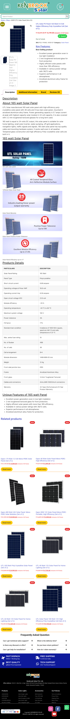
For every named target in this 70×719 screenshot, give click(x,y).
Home (3, 20)
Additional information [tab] (28, 92)
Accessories (39, 691)
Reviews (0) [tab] (55, 92)
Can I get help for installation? (14, 650)
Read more (7, 469)
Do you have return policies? (48, 645)
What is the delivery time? (47, 641)
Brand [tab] (43, 92)
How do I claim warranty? (46, 650)
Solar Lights (22, 691)
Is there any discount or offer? (14, 645)
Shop (8, 20)
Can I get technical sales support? (16, 641)
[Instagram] (50, 708)
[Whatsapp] (66, 707)
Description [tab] (10, 92)
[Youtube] (54, 713)
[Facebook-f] (57, 708)
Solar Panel (65, 42)
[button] (7, 7)
